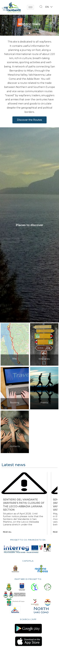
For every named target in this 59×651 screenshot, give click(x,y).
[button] (26, 33)
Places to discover (29, 225)
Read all (7, 532)
